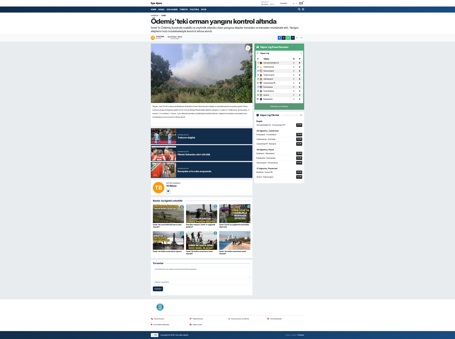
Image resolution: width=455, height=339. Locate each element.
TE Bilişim (300, 335)
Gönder (158, 289)
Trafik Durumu (197, 319)
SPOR (203, 10)
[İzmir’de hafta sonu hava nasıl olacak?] (201, 240)
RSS (155, 335)
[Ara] (299, 9)
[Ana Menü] (302, 9)
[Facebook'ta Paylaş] (279, 38)
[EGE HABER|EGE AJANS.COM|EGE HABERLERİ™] (160, 307)
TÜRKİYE (184, 10)
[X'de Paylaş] (284, 38)
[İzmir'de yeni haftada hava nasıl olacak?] (168, 214)
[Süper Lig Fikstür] (301, 115)
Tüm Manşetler (276, 319)
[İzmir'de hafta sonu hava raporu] (168, 240)
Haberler (154, 15)
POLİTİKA (194, 10)
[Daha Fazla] (293, 38)
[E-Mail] (168, 191)
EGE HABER (172, 10)
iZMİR (153, 10)
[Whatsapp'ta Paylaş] (288, 38)
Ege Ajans (156, 3)
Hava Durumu (159, 319)
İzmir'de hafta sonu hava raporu (167, 251)
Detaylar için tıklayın (279, 106)
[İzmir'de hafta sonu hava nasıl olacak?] (234, 240)
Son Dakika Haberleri (161, 325)
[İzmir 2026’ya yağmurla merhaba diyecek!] (234, 214)
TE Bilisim (171, 186)
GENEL (161, 10)
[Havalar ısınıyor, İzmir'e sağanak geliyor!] (201, 214)
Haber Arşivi (197, 325)
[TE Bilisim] (158, 188)
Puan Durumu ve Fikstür (240, 319)
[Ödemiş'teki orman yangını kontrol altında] (201, 73)
